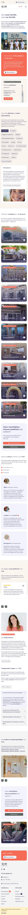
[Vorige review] (2, 606)
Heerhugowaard (5, 751)
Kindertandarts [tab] (5, 157)
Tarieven (17, 891)
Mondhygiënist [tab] (5, 153)
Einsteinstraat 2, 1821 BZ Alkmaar (10, 883)
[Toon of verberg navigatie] (26, 6)
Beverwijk (22, 751)
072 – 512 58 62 (10, 679)
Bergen (7, 749)
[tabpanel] (14, 184)
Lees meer (3, 913)
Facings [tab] (4, 146)
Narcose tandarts (5, 894)
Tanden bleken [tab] (5, 142)
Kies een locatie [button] (21, 2)
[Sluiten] (26, 909)
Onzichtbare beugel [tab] (21, 146)
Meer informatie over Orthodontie (12, 185)
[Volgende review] (6, 606)
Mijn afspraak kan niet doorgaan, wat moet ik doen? (13, 722)
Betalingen (17, 899)
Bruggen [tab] (13, 142)
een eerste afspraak (15, 703)
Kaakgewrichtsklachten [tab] (7, 134)
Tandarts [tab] (14, 157)
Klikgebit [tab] (18, 134)
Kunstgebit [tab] (13, 130)
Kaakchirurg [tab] (11, 146)
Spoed (2, 903)
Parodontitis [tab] (19, 138)
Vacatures (17, 894)
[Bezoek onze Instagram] (1, 869)
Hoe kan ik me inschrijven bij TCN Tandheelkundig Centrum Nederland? (11, 711)
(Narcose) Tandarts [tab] (6, 161)
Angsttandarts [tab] (17, 149)
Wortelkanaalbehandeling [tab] (8, 138)
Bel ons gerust (16, 702)
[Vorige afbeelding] (2, 780)
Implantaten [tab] (14, 153)
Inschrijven (3, 901)
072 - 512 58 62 (6, 879)
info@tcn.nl (5, 877)
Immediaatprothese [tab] (6, 149)
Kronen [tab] (19, 142)
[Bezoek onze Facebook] (4, 869)
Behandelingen (4, 891)
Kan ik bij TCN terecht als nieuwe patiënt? (13, 692)
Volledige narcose (19, 901)
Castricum (11, 749)
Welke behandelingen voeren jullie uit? (12, 717)
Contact (3, 899)
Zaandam (16, 751)
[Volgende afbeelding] (6, 780)
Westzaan (11, 751)
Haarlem (17, 749)
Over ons (3, 896)
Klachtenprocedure (19, 896)
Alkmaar (3, 749)
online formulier (6, 700)
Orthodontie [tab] (5, 130)
